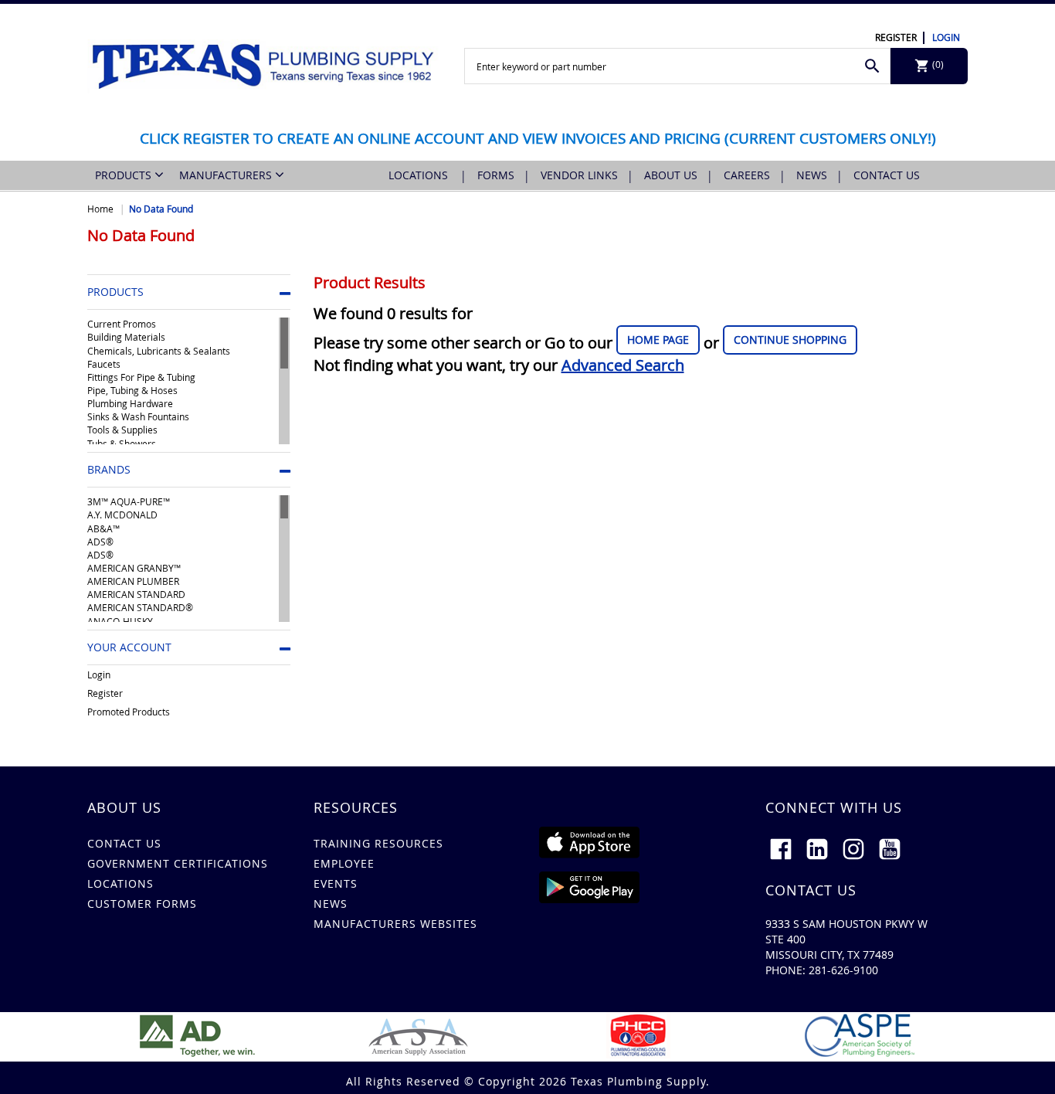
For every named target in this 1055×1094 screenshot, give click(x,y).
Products (124, 175)
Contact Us (886, 175)
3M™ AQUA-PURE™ (128, 501)
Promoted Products (128, 711)
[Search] (872, 66)
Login (946, 37)
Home (100, 208)
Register (896, 37)
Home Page (658, 339)
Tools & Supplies (122, 429)
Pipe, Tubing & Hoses (132, 390)
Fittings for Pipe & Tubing (141, 377)
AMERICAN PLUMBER (133, 581)
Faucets (103, 364)
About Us (670, 175)
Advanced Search (622, 365)
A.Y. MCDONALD (122, 514)
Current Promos (121, 324)
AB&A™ (103, 528)
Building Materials (126, 337)
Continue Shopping (790, 339)
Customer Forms (142, 903)
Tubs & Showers (121, 443)
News (811, 175)
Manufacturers (227, 175)
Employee (344, 863)
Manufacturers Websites (395, 923)
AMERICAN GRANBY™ (134, 568)
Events (336, 883)
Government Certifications (177, 863)
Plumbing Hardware (130, 403)
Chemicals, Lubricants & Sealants (158, 351)
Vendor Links (579, 175)
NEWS (331, 903)
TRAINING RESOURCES (378, 843)
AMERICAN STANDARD (136, 594)
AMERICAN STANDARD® (140, 607)
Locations (419, 175)
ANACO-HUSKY (120, 621)
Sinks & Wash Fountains (138, 416)
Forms (495, 175)
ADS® (100, 541)
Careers (747, 175)
